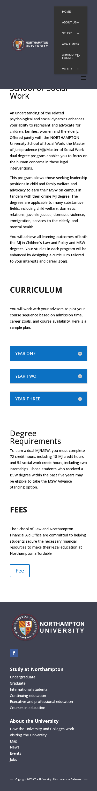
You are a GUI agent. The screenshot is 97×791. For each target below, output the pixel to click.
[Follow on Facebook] (14, 653)
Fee (20, 570)
